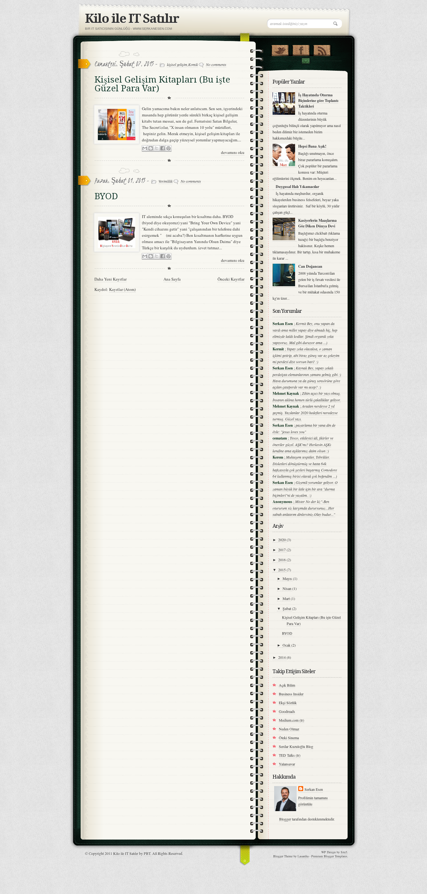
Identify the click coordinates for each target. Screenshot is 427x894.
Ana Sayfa (172, 279)
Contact (305, 60)
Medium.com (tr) (291, 720)
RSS (321, 49)
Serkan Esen (313, 789)
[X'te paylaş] (156, 148)
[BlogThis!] (151, 148)
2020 (282, 539)
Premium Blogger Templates (329, 856)
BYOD (106, 196)
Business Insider (291, 693)
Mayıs (288, 578)
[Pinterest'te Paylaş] (168, 148)
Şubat (287, 608)
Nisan (287, 588)
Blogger (285, 818)
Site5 (344, 852)
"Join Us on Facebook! (300, 49)
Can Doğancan (310, 266)
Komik (193, 64)
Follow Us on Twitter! (279, 49)
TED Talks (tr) (289, 755)
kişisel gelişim (177, 64)
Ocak (287, 645)
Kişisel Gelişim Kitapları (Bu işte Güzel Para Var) (162, 84)
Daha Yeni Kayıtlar (110, 279)
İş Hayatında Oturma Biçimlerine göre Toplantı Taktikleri (318, 100)
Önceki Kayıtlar (231, 279)
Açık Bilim (287, 685)
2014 (282, 657)
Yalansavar (287, 763)
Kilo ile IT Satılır (132, 18)
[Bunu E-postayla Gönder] (145, 148)
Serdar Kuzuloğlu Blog (296, 746)
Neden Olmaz (289, 728)
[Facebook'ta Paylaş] (162, 148)
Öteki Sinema (289, 737)
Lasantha (303, 856)
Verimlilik (165, 181)
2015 (282, 569)
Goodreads (287, 711)
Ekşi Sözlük (288, 702)
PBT (147, 853)
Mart (287, 598)
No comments (216, 64)
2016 (282, 559)
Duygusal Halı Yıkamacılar (297, 186)
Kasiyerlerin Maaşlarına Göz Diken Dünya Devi (317, 223)
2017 (282, 549)
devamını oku (232, 152)
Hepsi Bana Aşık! (312, 146)
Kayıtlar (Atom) (122, 289)
